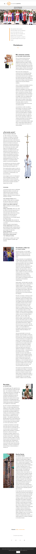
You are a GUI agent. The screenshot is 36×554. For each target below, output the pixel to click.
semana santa (22, 529)
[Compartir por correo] (24, 540)
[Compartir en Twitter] (16, 540)
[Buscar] (4, 3)
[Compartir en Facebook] (12, 540)
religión (17, 529)
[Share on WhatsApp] (20, 540)
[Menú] (6, 3)
